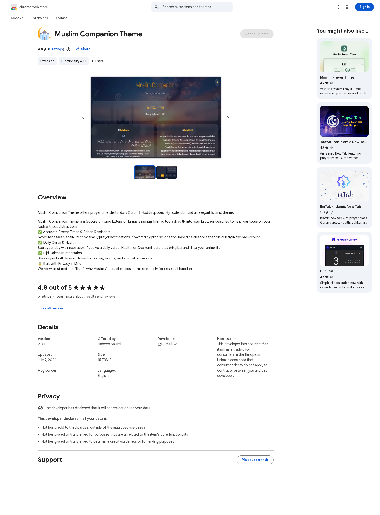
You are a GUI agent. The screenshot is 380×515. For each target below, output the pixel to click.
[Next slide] (228, 117)
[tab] (17, 18)
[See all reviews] (52, 308)
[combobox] (198, 7)
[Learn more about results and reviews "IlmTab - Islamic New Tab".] (331, 212)
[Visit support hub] (255, 460)
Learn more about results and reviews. (86, 296)
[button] (347, 7)
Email (168, 344)
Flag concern (48, 370)
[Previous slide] (83, 117)
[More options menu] (338, 7)
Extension (47, 61)
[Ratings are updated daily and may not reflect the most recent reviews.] (68, 49)
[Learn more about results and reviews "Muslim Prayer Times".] (331, 83)
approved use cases (129, 427)
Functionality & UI (73, 61)
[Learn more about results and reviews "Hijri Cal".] (331, 277)
